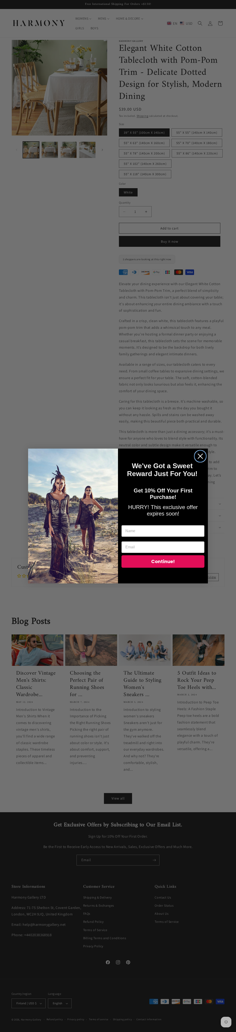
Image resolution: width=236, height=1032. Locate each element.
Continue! (163, 561)
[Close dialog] (200, 456)
